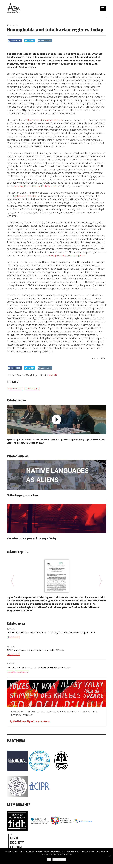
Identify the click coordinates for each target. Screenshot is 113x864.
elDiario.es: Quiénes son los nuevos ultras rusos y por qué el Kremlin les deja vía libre (51, 632)
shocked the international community (45, 119)
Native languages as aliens (22, 495)
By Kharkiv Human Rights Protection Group (30, 721)
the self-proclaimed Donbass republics (66, 255)
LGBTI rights (32, 388)
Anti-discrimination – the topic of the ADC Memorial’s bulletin (38, 667)
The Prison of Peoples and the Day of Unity (32, 538)
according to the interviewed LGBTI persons (35, 186)
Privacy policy (59, 859)
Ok (49, 859)
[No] (109, 856)
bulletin (11, 672)
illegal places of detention (24, 196)
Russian (52, 375)
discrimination (15, 388)
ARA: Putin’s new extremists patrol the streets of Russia (35, 650)
